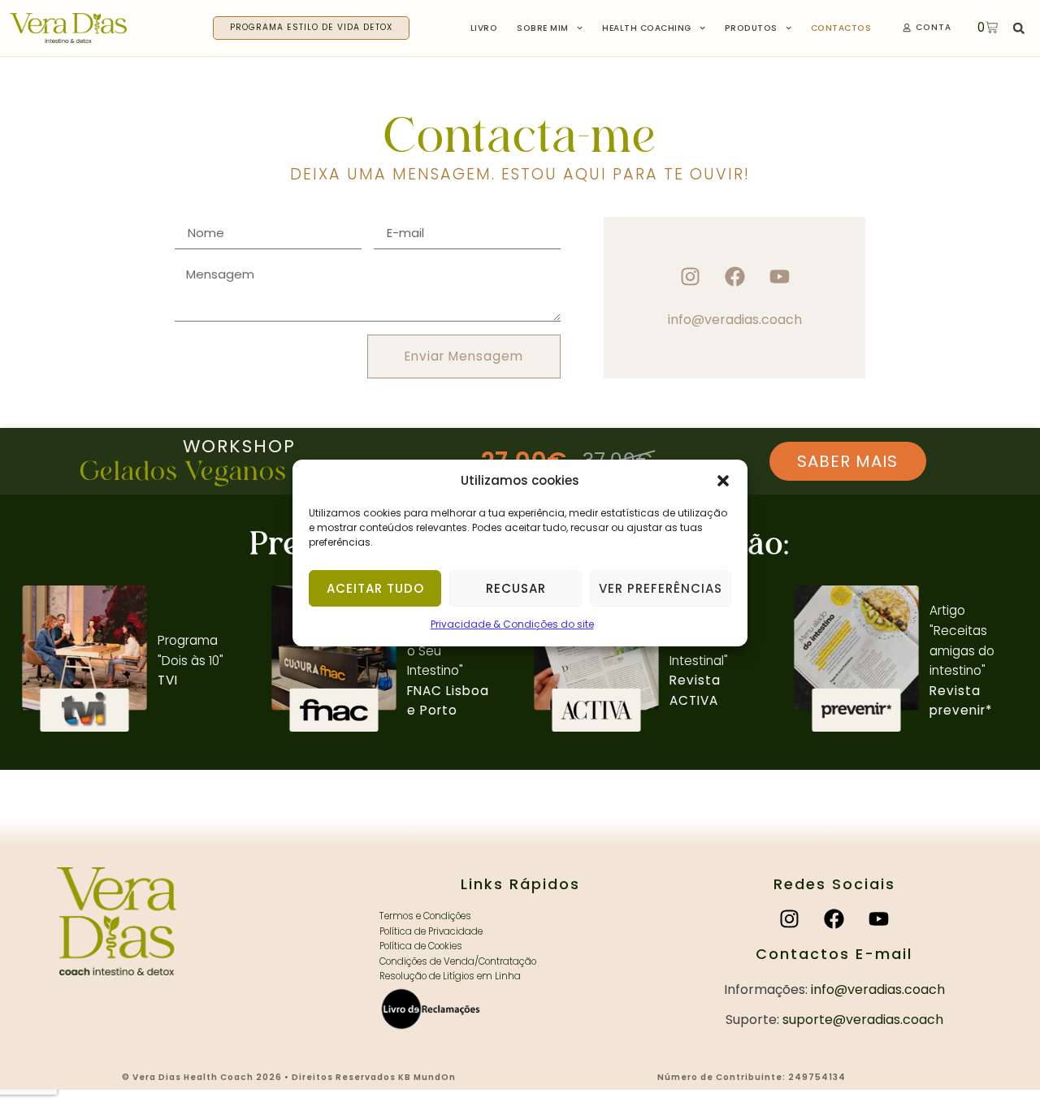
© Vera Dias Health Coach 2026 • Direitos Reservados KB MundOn (289, 1077)
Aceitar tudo (375, 588)
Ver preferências (660, 588)
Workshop (239, 446)
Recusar (516, 588)
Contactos (841, 28)
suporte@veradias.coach (862, 1019)
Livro (484, 28)
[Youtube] (779, 276)
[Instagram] (690, 276)
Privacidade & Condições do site (512, 625)
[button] (723, 481)
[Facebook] (735, 276)
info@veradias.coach (735, 319)
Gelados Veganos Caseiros (239, 471)
